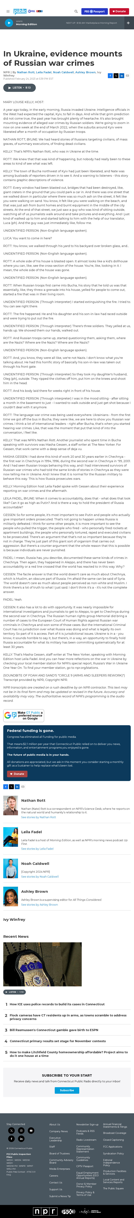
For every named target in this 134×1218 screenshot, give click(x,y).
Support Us (55, 1189)
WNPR (22, 1166)
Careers (53, 1176)
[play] (9, 22)
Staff (52, 1147)
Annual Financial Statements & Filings (115, 1125)
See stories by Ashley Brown (39, 904)
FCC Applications (112, 1147)
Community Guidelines (83, 1159)
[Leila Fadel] (10, 837)
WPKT (30, 1166)
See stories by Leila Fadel (37, 848)
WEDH (10, 1160)
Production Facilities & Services (114, 1172)
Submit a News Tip (60, 1196)
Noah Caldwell (63, 72)
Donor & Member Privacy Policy (86, 1185)
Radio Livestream (86, 1140)
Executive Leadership (55, 1139)
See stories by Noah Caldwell (40, 876)
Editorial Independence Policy (111, 1163)
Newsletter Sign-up (87, 1124)
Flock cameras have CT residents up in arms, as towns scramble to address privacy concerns (68, 1017)
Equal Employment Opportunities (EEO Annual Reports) (87, 1176)
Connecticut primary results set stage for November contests (58, 1041)
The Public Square (113, 1188)
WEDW (26, 1160)
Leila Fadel (43, 72)
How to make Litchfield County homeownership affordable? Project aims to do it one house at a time (69, 1054)
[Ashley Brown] (10, 896)
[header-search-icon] (76, 11)
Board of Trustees (59, 1153)
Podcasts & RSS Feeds (85, 1132)
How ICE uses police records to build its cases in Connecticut (57, 1004)
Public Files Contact (16, 1172)
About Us (54, 1124)
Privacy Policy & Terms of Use (85, 1193)
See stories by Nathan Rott (38, 817)
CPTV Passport (84, 1166)
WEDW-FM (12, 1166)
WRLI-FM (11, 1169)
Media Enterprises (59, 1169)
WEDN (18, 1160)
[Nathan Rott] (10, 805)
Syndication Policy (113, 1153)
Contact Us (55, 1182)
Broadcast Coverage (114, 1133)
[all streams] (129, 22)
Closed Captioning (113, 1140)
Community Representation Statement (85, 1149)
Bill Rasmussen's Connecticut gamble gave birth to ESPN (54, 1030)
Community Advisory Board (61, 1161)
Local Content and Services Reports (113, 1181)
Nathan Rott (25, 72)
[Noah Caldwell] (10, 868)
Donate (121, 11)
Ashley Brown (85, 72)
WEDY (10, 1163)
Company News (58, 1131)
